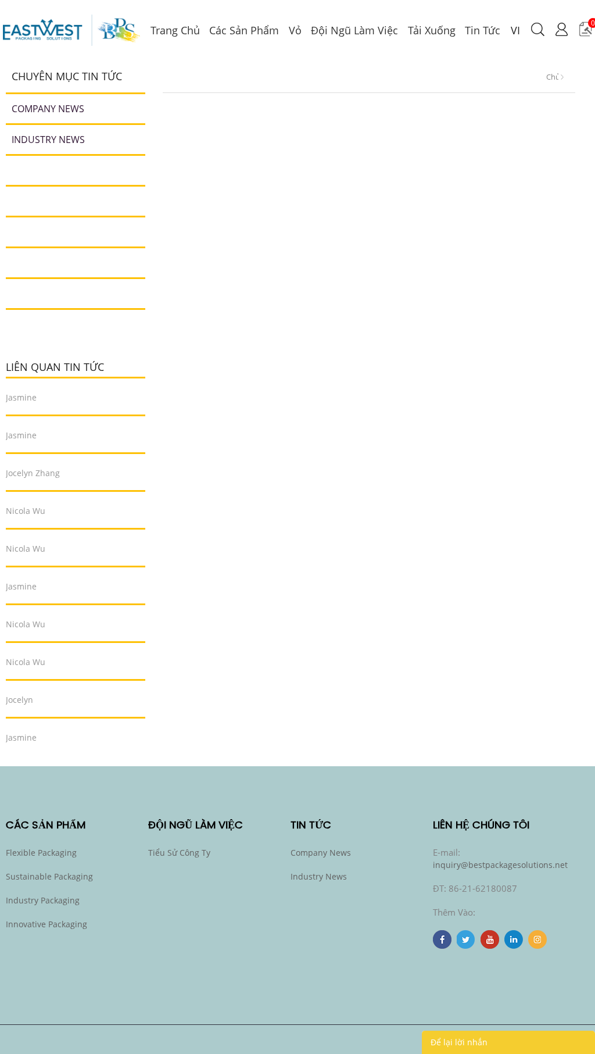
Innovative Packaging (46, 924)
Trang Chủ (552, 74)
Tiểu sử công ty (179, 852)
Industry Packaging (43, 900)
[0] (585, 33)
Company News (48, 108)
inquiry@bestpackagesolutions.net (500, 864)
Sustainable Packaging (49, 876)
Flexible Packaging (41, 852)
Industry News (48, 139)
